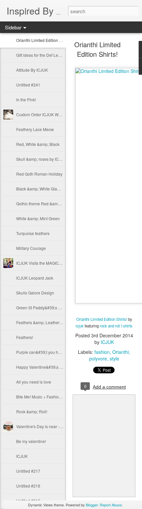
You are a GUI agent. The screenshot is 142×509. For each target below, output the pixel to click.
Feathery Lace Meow (35, 129)
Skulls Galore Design (35, 292)
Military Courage (31, 248)
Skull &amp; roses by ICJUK (41, 159)
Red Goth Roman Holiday (39, 174)
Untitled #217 (28, 471)
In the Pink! (26, 99)
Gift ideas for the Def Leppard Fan (46, 55)
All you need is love (33, 382)
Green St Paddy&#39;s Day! (41, 307)
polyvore (98, 358)
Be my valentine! (31, 441)
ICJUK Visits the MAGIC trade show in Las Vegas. (60, 263)
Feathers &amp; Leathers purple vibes (50, 322)
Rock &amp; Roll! (31, 411)
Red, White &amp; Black (37, 144)
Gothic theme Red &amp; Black (44, 203)
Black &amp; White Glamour (41, 188)
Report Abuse (111, 504)
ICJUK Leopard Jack (34, 278)
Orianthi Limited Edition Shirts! (43, 40)
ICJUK (22, 456)
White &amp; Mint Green (38, 218)
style (114, 358)
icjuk (80, 325)
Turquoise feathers (33, 233)
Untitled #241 (28, 84)
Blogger (92, 504)
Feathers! (24, 337)
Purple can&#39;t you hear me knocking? (53, 352)
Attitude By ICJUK (32, 70)
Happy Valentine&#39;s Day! (42, 367)
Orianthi (120, 352)
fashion (102, 352)
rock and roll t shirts (116, 325)
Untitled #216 (28, 486)
